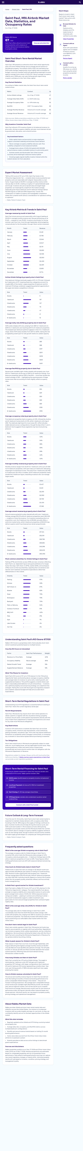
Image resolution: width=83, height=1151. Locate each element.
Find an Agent (67, 58)
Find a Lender (67, 78)
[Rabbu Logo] (41, 2)
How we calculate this (41, 43)
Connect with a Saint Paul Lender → (28, 805)
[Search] (80, 2)
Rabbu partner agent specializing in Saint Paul (34, 757)
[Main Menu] (3, 2)
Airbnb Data (16, 9)
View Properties (68, 39)
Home (7, 9)
